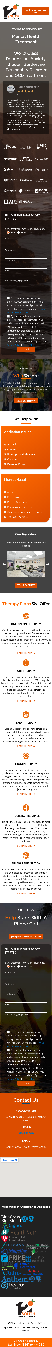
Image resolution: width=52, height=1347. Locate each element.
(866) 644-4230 (26, 1132)
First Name (10, 250)
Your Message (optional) (17, 280)
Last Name (10, 260)
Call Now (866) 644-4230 (26, 1344)
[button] (4, 564)
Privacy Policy (13, 345)
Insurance (10, 238)
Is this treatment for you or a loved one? (25, 228)
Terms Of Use (22, 312)
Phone (8, 270)
